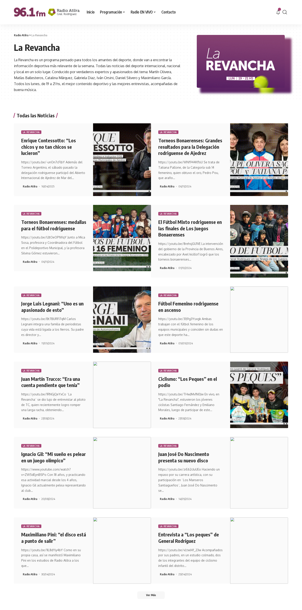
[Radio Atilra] (47, 12)
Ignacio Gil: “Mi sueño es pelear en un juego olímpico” (53, 457)
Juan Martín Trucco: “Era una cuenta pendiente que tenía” (50, 382)
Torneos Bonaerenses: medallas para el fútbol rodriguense (53, 225)
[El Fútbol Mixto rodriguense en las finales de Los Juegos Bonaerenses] (259, 241)
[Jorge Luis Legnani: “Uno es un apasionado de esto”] (122, 319)
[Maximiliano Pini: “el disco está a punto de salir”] (122, 550)
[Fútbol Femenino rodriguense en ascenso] (259, 319)
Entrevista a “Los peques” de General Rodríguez (188, 537)
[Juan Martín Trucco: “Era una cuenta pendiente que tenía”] (122, 395)
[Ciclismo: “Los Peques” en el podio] (259, 395)
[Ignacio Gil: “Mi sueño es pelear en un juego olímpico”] (122, 473)
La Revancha (31, 132)
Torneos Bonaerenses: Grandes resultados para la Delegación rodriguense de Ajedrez (190, 146)
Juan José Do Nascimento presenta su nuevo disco (183, 457)
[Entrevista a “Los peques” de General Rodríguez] (259, 550)
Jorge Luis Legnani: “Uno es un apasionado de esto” (52, 306)
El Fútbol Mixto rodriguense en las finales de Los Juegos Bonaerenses (190, 228)
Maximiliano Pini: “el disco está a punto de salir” (53, 537)
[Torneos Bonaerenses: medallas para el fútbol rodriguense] (122, 238)
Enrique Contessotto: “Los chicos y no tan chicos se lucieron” (48, 146)
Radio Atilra (30, 186)
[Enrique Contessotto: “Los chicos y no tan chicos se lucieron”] (122, 159)
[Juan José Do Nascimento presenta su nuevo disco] (259, 473)
